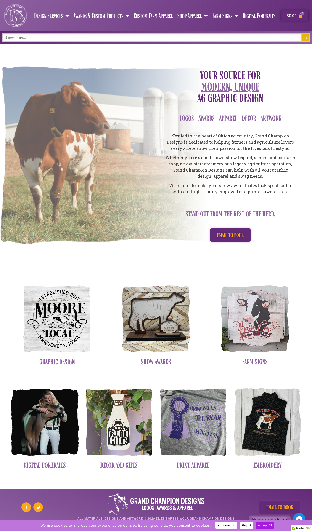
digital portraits (45, 464)
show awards (156, 361)
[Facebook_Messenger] (299, 519)
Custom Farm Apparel (153, 15)
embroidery (267, 464)
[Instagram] (38, 507)
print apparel (193, 464)
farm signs (255, 361)
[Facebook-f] (26, 507)
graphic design (57, 361)
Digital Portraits (259, 15)
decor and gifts (119, 464)
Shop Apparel (189, 15)
